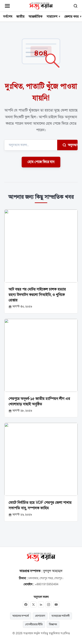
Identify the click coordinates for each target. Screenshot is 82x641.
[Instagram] (49, 604)
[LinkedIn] (41, 604)
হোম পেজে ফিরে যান (41, 162)
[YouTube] (56, 604)
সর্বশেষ (7, 16)
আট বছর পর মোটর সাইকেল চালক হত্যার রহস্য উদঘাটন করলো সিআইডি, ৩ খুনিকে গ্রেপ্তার (37, 295)
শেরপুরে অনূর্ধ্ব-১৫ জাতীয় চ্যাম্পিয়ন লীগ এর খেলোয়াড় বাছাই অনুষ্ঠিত (39, 401)
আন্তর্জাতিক (35, 16)
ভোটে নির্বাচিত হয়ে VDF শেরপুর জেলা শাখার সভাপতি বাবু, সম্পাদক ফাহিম (40, 505)
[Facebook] (26, 604)
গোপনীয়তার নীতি (34, 624)
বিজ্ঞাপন (53, 624)
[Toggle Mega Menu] (7, 6)
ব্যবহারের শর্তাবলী (61, 616)
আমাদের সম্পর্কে (20, 616)
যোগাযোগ (40, 616)
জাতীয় (20, 16)
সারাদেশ (52, 16)
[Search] (75, 6)
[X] (33, 604)
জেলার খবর (71, 16)
